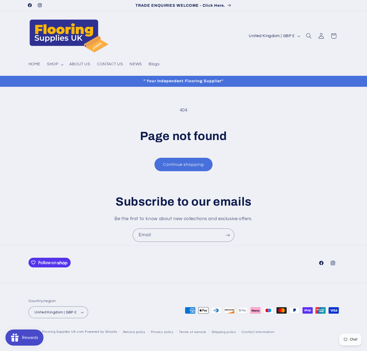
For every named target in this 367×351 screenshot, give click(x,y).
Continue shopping (183, 164)
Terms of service (192, 332)
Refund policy (134, 332)
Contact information (258, 332)
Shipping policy (224, 332)
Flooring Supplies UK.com (63, 331)
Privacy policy (162, 332)
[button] (55, 64)
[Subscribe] (228, 235)
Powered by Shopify (101, 331)
